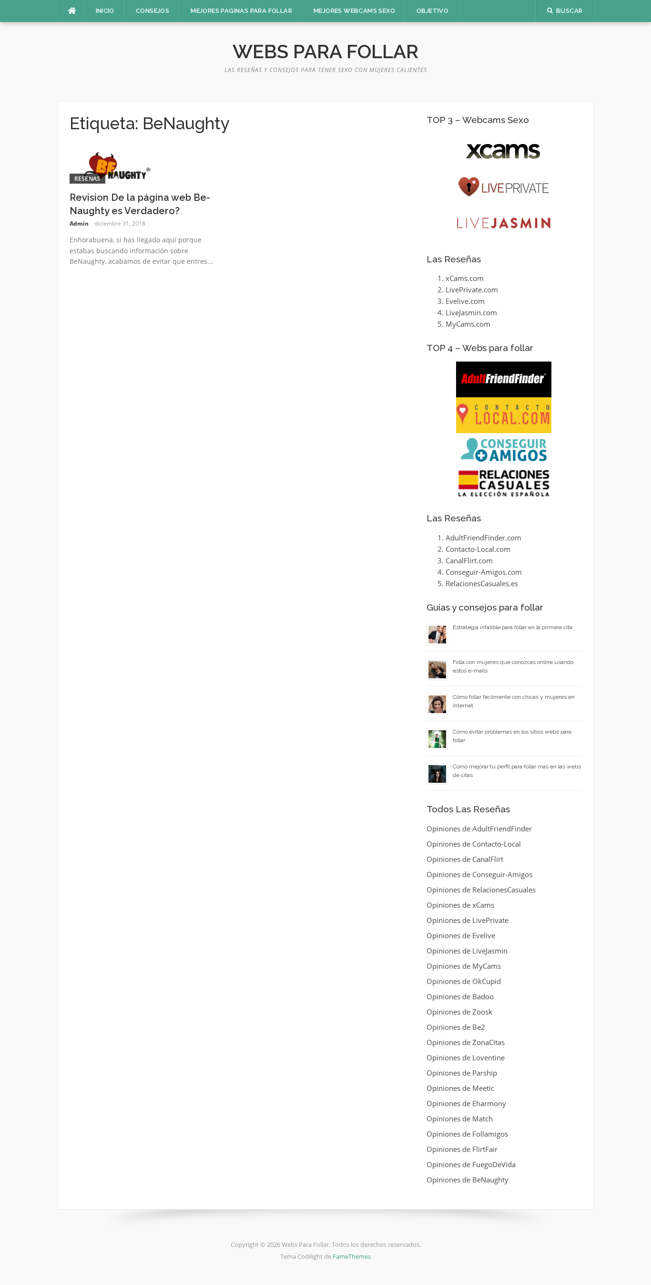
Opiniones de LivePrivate (468, 920)
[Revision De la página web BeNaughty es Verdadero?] (117, 165)
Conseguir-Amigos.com (484, 572)
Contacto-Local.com (478, 549)
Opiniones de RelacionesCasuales (481, 889)
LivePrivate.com (472, 289)
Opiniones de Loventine (466, 1057)
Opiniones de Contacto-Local (474, 844)
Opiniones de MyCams (464, 966)
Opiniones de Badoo (460, 996)
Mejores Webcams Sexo (354, 10)
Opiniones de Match (460, 1118)
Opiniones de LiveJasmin (467, 950)
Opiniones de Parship (462, 1073)
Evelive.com (465, 301)
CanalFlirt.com (469, 560)
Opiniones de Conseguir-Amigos (479, 874)
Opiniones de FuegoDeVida (471, 1164)
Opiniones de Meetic (460, 1088)
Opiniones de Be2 (456, 1027)
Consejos (152, 10)
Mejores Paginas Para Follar (241, 10)
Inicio (105, 10)
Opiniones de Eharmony (466, 1103)
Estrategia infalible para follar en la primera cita (512, 627)
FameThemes (352, 1256)
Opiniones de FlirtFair (462, 1149)
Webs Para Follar (325, 51)
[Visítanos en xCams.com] (504, 151)
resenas (87, 179)
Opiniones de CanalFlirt (465, 859)
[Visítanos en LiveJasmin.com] (504, 223)
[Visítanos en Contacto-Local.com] (504, 415)
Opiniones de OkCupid (464, 981)
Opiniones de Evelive (461, 935)
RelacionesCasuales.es (482, 583)
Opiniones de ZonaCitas (466, 1042)
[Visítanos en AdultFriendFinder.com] (504, 379)
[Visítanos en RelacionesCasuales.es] (504, 483)
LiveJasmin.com (471, 312)
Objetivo (432, 10)
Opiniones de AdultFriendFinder (479, 828)
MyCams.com (468, 324)
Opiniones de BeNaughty (468, 1179)
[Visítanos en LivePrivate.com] (504, 187)
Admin (79, 223)
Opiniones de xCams (460, 905)
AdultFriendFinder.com (483, 537)
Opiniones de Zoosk (459, 1011)
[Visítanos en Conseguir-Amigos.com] (504, 449)
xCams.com (465, 278)
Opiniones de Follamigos (467, 1134)
